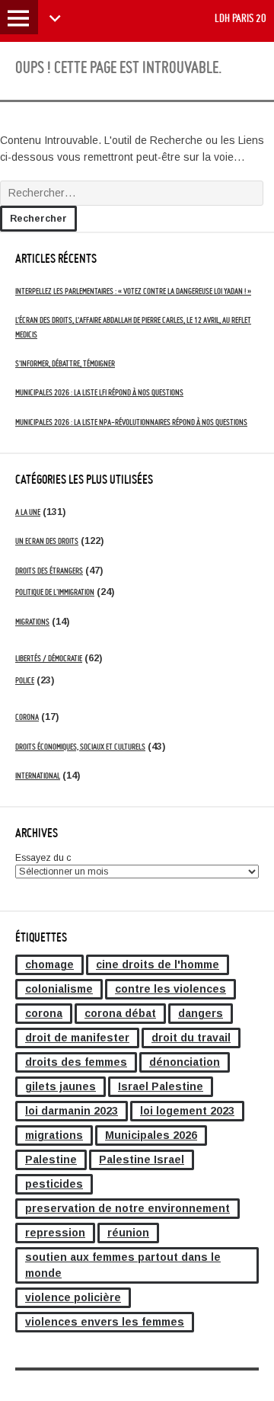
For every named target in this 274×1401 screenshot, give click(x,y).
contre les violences (170, 989)
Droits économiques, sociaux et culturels (80, 746)
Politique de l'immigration (54, 592)
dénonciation (184, 1062)
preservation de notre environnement (127, 1208)
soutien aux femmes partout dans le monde (123, 1265)
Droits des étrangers (49, 570)
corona (43, 1013)
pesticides (54, 1184)
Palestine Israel (141, 1159)
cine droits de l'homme (157, 964)
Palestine (51, 1159)
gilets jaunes (60, 1086)
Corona (27, 717)
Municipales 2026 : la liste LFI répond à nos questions (99, 392)
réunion (128, 1233)
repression (55, 1233)
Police (24, 680)
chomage (49, 964)
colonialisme (59, 989)
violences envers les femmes (104, 1322)
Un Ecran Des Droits (46, 541)
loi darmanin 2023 (71, 1111)
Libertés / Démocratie (48, 658)
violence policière (73, 1297)
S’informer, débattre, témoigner (65, 363)
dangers (200, 1013)
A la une (27, 512)
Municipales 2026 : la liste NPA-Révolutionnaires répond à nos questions (131, 422)
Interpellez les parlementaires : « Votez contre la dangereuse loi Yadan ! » (133, 291)
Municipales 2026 (151, 1135)
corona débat (120, 1013)
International (37, 775)
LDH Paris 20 (240, 18)
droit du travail (191, 1038)
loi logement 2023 (187, 1111)
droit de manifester (77, 1038)
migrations (54, 1135)
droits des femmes (76, 1062)
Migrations (32, 621)
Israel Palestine (160, 1086)
